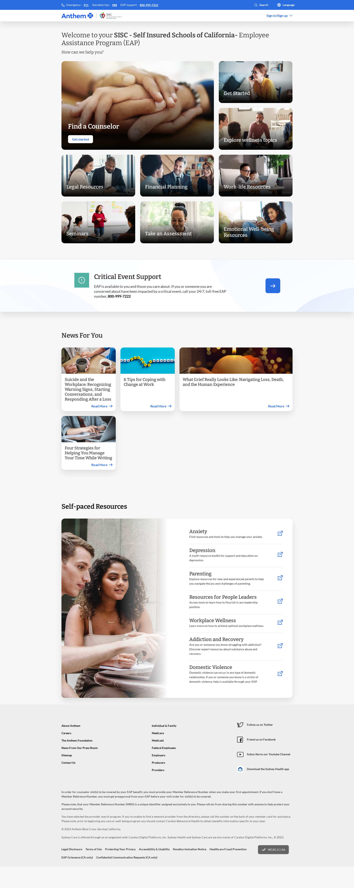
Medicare (158, 733)
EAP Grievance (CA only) (77, 857)
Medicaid (158, 740)
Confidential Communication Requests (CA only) (126, 857)
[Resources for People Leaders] (280, 601)
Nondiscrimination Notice (189, 849)
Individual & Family (164, 725)
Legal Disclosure (71, 849)
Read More (99, 406)
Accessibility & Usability (154, 849)
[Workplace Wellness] (280, 622)
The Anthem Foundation (76, 740)
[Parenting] (280, 578)
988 (114, 5)
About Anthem (70, 725)
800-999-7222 (149, 5)
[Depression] (280, 555)
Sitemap (66, 755)
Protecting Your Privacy (120, 849)
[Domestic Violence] (280, 674)
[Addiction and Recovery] (280, 646)
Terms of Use (93, 849)
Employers (158, 755)
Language (289, 5)
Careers (66, 733)
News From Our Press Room (79, 748)
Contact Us (68, 762)
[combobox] (280, 15)
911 (86, 5)
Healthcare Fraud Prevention (228, 849)
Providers (158, 770)
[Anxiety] (280, 533)
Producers (158, 762)
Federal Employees (164, 748)
